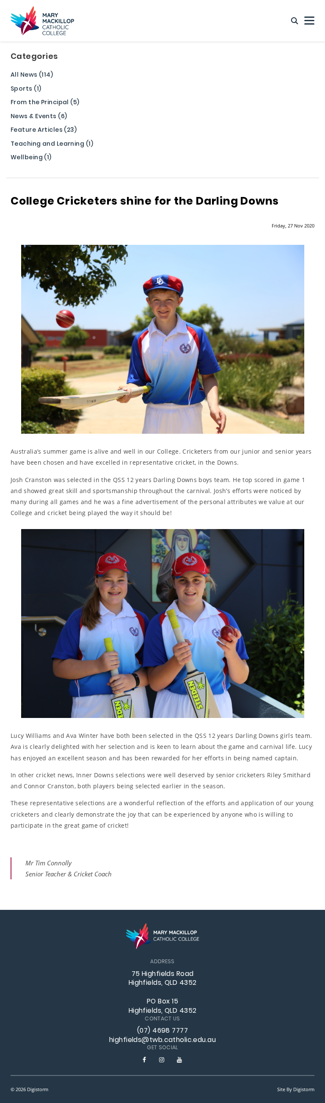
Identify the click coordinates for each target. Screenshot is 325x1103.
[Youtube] (179, 1060)
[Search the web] (294, 21)
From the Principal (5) (45, 103)
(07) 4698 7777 (162, 1030)
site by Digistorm (295, 1089)
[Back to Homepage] (42, 20)
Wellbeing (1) (31, 158)
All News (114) (32, 76)
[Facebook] (144, 1060)
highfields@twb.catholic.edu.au (162, 1040)
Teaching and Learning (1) (52, 145)
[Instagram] (161, 1060)
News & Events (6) (39, 117)
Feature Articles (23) (44, 131)
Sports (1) (26, 90)
